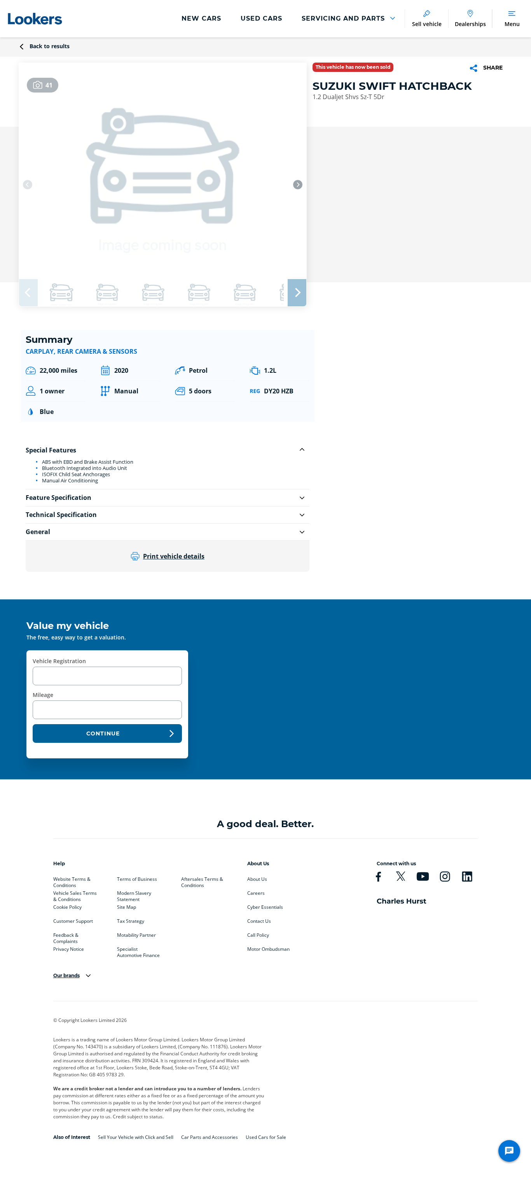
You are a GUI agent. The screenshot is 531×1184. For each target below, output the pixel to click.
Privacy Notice (68, 949)
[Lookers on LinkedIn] (467, 876)
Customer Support (73, 921)
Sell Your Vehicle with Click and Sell (135, 1137)
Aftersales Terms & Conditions (202, 880)
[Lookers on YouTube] (422, 876)
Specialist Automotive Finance (138, 950)
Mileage (43, 695)
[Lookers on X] (400, 876)
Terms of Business (137, 879)
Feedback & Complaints (66, 936)
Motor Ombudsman (268, 949)
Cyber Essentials (265, 907)
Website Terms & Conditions (72, 880)
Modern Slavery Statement (134, 894)
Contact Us (259, 921)
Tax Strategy (130, 921)
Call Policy (258, 935)
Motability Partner (136, 935)
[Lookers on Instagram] (444, 876)
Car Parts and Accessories (209, 1137)
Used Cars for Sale (266, 1137)
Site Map (126, 907)
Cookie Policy (67, 907)
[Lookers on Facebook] (378, 876)
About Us (257, 879)
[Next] (298, 185)
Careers (256, 893)
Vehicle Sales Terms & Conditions (75, 894)
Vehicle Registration (59, 661)
